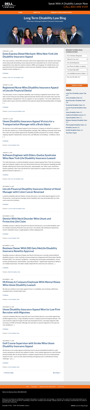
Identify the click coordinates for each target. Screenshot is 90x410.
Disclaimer (34, 386)
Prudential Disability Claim (75, 105)
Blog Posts (61, 386)
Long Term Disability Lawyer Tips (76, 94)
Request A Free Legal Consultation (74, 51)
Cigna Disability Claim (74, 117)
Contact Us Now (77, 85)
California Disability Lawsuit (76, 115)
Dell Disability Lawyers (23, 405)
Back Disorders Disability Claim (75, 101)
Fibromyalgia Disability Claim (76, 125)
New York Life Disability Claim (15, 77)
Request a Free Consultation (61, 12)
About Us (36, 12)
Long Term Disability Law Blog (8, 5)
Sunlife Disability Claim (74, 130)
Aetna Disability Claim (74, 112)
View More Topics (71, 133)
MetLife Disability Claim (14, 272)
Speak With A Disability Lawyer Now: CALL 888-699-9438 (68, 5)
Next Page (56, 372)
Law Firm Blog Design (79, 405)
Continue (5, 73)
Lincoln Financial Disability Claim (16, 111)
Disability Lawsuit (72, 127)
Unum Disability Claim (13, 145)
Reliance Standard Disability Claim (76, 121)
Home (20, 12)
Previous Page (9, 372)
